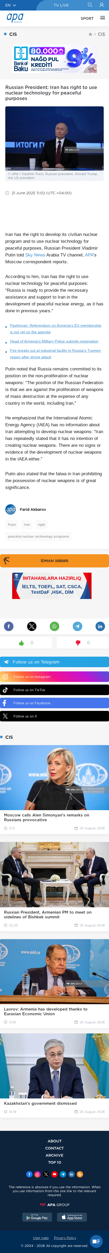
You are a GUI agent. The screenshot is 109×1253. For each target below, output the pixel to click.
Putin (12, 525)
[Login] (102, 5)
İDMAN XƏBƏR (54, 561)
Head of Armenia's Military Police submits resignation (54, 341)
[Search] (89, 5)
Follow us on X (25, 716)
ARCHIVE (54, 1155)
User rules (41, 1238)
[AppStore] (72, 1218)
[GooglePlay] (37, 1218)
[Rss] (80, 1174)
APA (89, 254)
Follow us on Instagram (31, 677)
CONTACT (54, 1148)
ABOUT (55, 1141)
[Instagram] (37, 1174)
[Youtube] (54, 1174)
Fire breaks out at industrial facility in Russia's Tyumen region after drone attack (55, 353)
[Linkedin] (71, 1174)
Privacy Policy (65, 1238)
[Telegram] (63, 1174)
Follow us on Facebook (32, 703)
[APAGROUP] (54, 1205)
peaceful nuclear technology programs (38, 536)
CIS (101, 34)
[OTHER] (101, 18)
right (41, 525)
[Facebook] (29, 1174)
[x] (46, 1174)
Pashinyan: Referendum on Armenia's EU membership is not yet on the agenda (55, 328)
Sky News (35, 254)
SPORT (87, 18)
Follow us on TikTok (29, 690)
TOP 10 (54, 1162)
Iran (27, 525)
